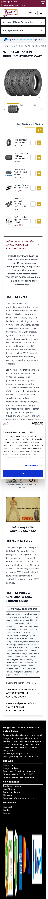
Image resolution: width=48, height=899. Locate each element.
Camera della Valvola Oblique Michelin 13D (20, 172)
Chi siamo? (8, 795)
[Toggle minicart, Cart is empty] (41, 13)
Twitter (6, 810)
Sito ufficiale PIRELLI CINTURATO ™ (19, 774)
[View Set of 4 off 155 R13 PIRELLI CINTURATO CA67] (13, 109)
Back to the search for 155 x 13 (21, 682)
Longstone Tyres (11, 768)
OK (23, 473)
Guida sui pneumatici (13, 786)
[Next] (39, 98)
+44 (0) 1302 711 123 (11, 2)
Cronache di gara (11, 792)
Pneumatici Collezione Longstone (19, 771)
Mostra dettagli (31, 465)
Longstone (8, 765)
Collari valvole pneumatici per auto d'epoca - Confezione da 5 (20, 202)
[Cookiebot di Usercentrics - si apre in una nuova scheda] (32, 423)
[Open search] (26, 13)
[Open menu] (42, 3)
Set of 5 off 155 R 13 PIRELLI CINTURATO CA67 (21, 156)
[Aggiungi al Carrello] (39, 130)
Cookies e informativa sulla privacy (20, 798)
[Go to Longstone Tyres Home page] (10, 13)
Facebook (7, 807)
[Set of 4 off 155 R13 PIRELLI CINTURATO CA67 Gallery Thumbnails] (23, 109)
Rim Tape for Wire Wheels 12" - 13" (21, 186)
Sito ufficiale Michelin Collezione (18, 777)
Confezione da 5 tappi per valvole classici (21, 219)
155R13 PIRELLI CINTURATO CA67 (21, 141)
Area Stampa (9, 789)
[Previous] (7, 98)
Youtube (7, 813)
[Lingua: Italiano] (30, 13)
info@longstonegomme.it (14, 5)
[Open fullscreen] (23, 82)
